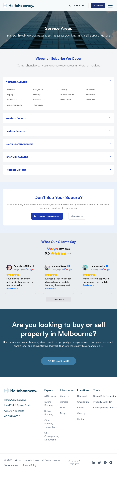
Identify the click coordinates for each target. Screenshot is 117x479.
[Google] (110, 462)
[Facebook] (105, 462)
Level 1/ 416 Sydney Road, (17, 405)
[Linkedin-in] (93, 462)
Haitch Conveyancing (15, 399)
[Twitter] (99, 462)
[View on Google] (9, 267)
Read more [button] (12, 288)
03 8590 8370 (12, 416)
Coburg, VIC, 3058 (14, 410)
